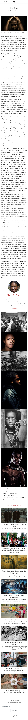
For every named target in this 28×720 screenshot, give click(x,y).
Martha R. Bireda (18, 14)
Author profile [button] (14, 308)
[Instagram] (16, 716)
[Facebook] (11, 716)
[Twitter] (13, 716)
